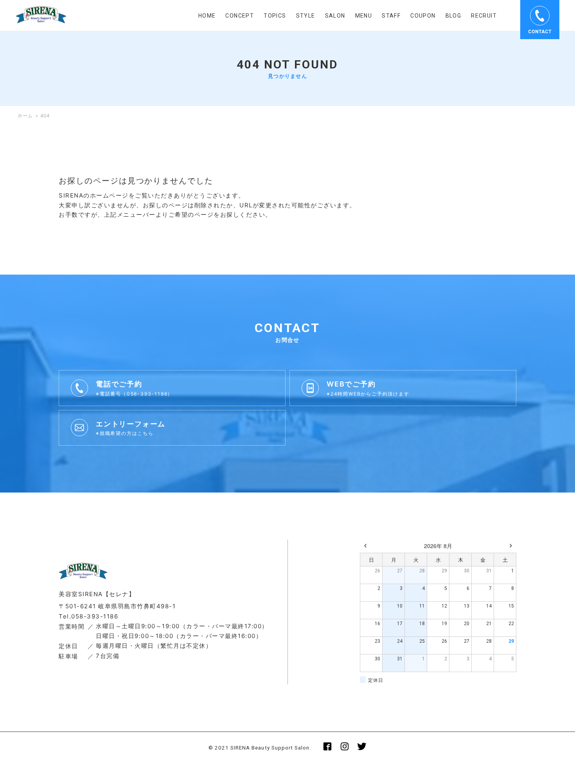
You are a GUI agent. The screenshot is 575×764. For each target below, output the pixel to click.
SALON (335, 16)
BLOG (454, 16)
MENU (363, 16)
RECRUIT (484, 16)
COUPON (422, 16)
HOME (207, 16)
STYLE (305, 16)
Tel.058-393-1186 (88, 616)
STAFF (391, 16)
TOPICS (275, 16)
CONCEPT (239, 16)
